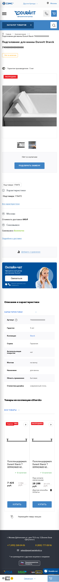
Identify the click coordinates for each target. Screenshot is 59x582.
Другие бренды (29, 3)
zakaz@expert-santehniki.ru (31, 550)
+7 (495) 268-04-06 (16, 545)
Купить (17, 504)
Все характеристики (11, 204)
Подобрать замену (29, 166)
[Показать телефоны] (46, 13)
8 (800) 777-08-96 (43, 545)
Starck (32, 336)
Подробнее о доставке (12, 239)
